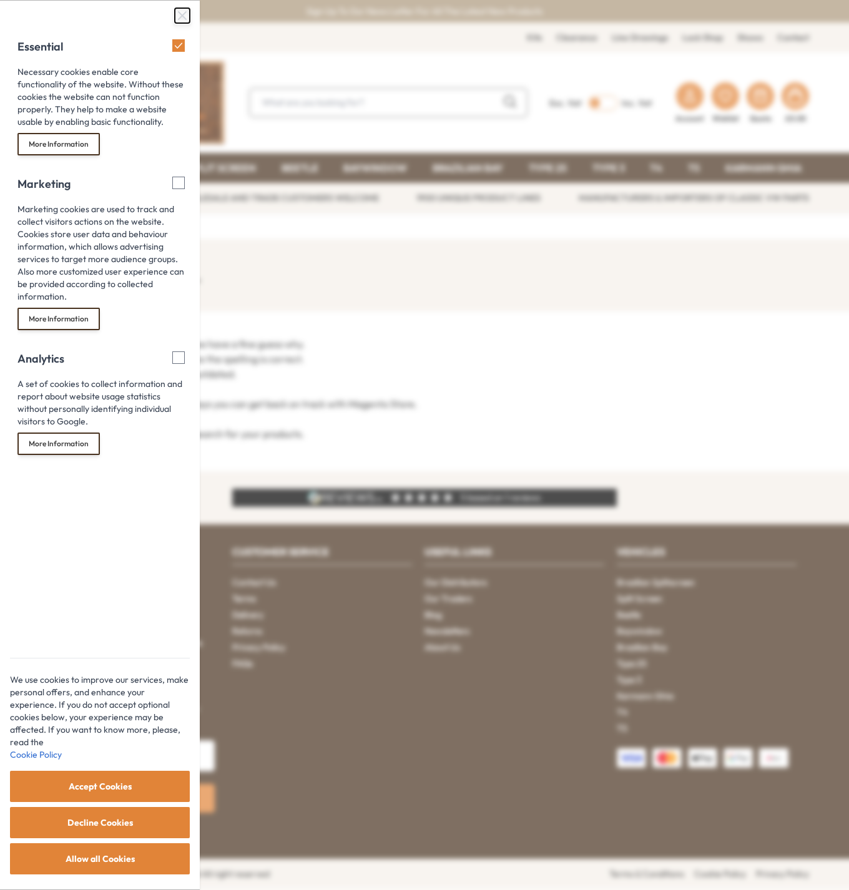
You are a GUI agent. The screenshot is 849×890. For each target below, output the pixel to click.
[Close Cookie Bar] (182, 15)
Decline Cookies (100, 822)
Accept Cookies (100, 786)
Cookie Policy (36, 754)
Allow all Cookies (100, 858)
